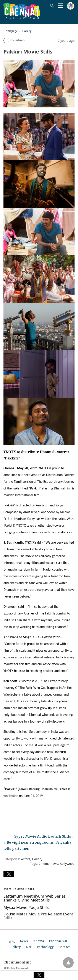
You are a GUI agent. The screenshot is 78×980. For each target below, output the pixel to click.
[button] (8, 874)
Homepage (10, 31)
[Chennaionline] (21, 17)
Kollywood (67, 863)
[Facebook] (6, 808)
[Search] (51, 5)
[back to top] (68, 962)
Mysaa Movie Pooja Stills (26, 907)
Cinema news (48, 863)
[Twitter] (13, 808)
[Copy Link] (27, 808)
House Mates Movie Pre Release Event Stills (38, 915)
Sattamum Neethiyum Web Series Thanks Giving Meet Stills (34, 898)
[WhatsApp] (20, 808)
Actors (25, 859)
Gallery (26, 31)
